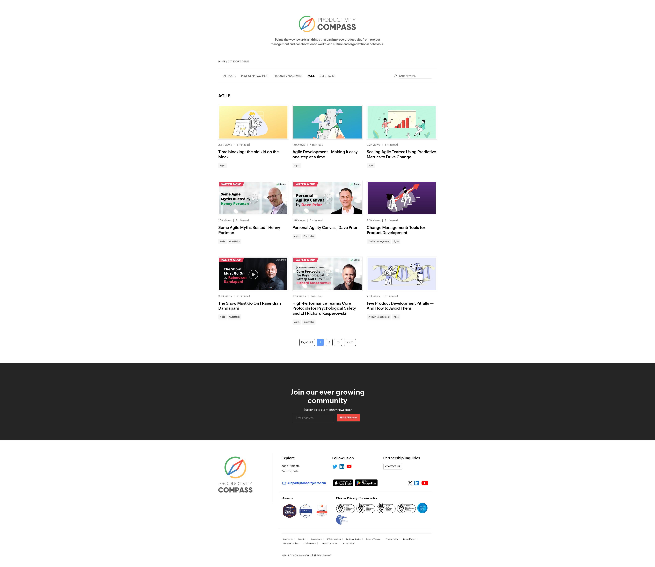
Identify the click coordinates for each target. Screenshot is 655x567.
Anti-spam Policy (353, 539)
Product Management (288, 76)
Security (301, 539)
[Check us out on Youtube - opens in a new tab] (424, 483)
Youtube (349, 466)
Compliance (316, 539)
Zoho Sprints (289, 471)
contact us (392, 466)
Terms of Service (373, 539)
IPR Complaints (334, 539)
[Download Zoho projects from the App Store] (343, 482)
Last (348, 342)
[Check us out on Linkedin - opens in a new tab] (417, 483)
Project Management (255, 76)
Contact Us (288, 539)
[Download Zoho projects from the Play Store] (366, 482)
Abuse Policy (348, 543)
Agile (311, 76)
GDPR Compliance (329, 543)
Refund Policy (409, 539)
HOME (221, 61)
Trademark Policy (290, 543)
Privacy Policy (392, 539)
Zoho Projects (290, 466)
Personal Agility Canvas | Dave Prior (325, 227)
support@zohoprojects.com (306, 483)
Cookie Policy (310, 543)
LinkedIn (342, 466)
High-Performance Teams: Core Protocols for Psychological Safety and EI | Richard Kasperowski (324, 308)
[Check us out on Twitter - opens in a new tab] (410, 483)
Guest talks (327, 76)
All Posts (229, 76)
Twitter (334, 466)
